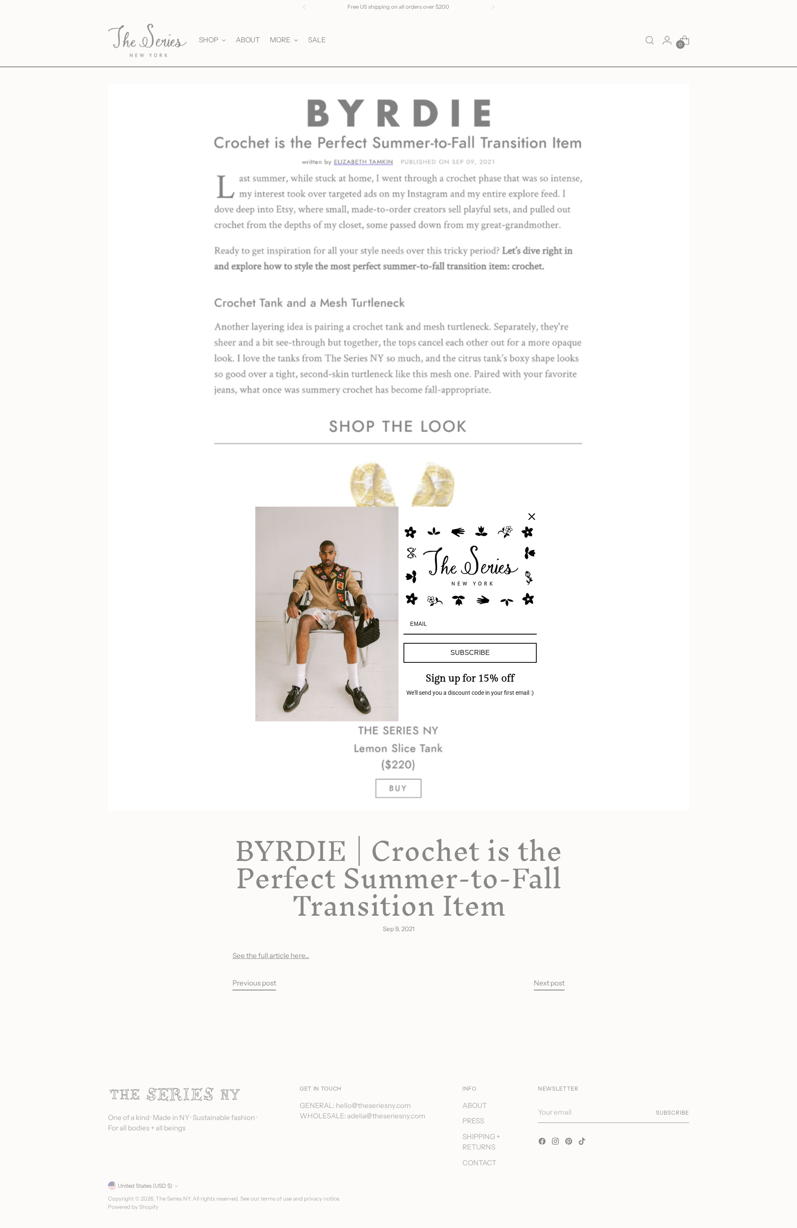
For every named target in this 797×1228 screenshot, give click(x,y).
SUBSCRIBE (470, 652)
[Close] (532, 517)
